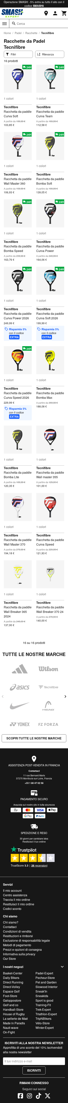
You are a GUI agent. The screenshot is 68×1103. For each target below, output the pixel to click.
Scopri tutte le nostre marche (34, 738)
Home (7, 33)
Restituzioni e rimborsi (18, 936)
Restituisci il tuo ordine (34, 841)
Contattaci (34, 770)
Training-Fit (43, 1005)
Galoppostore (12, 1000)
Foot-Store (10, 996)
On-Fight (9, 1032)
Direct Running (13, 982)
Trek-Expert (43, 1009)
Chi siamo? (10, 922)
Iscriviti (34, 1070)
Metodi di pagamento (17, 945)
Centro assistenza (15, 895)
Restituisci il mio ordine (18, 904)
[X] (48, 1096)
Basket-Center (12, 973)
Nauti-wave (10, 1027)
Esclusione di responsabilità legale (26, 940)
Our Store (9, 958)
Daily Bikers (11, 978)
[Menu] (4, 23)
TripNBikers (43, 1018)
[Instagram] (29, 1096)
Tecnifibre (11, 107)
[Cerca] (14, 23)
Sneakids (42, 996)
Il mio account (12, 890)
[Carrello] (64, 13)
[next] (65, 696)
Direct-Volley (11, 987)
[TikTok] (39, 1096)
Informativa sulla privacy (19, 954)
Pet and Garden (46, 982)
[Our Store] (46, 13)
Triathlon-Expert (46, 1014)
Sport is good (44, 1000)
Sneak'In (41, 991)
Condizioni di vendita (17, 931)
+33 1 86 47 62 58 (34, 783)
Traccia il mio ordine (16, 899)
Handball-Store (13, 1009)
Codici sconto (12, 908)
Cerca (21, 23)
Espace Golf (11, 991)
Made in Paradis (14, 1023)
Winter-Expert (45, 1027)
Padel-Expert (44, 973)
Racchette (31, 33)
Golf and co (10, 1005)
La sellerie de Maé (15, 1018)
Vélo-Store (43, 1023)
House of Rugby (14, 1014)
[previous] (2, 696)
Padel (18, 33)
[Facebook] (20, 1096)
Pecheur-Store (45, 978)
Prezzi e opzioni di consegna (22, 949)
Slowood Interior (46, 987)
